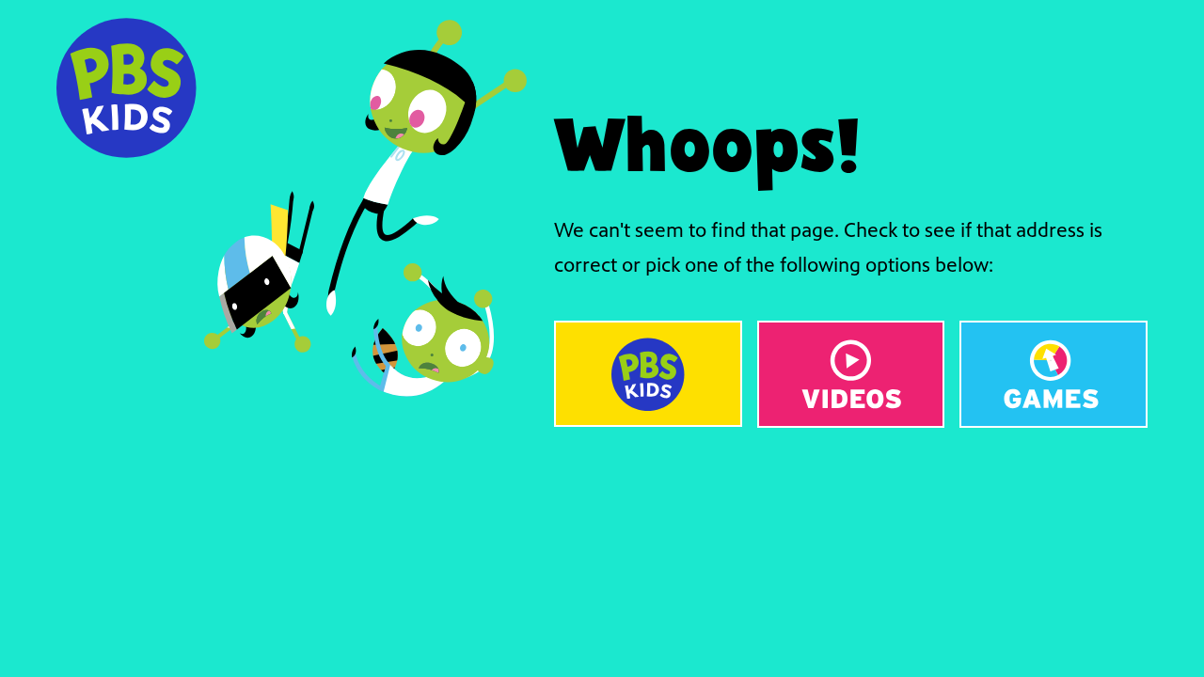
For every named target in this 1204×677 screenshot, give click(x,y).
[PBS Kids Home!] (648, 374)
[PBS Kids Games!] (1053, 374)
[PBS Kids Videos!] (851, 374)
